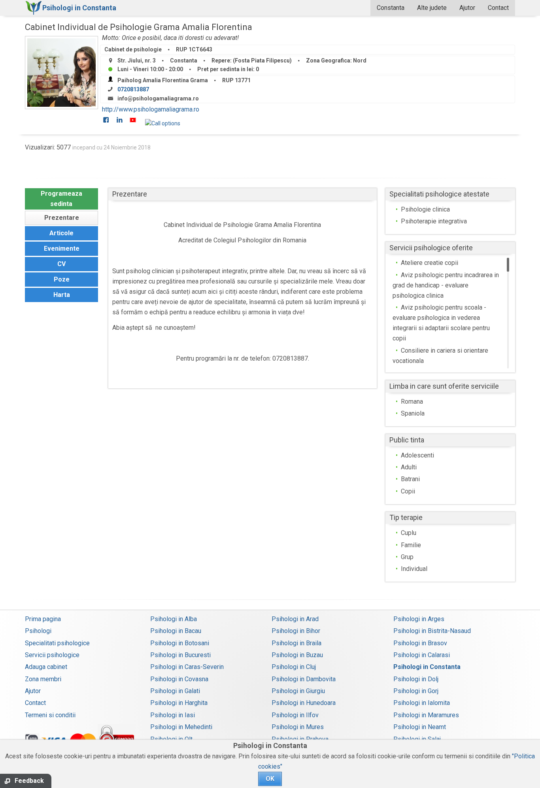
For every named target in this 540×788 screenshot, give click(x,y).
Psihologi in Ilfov (295, 715)
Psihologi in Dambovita (304, 679)
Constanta (390, 7)
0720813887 (133, 89)
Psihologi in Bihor (296, 631)
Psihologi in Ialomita (421, 703)
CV (61, 264)
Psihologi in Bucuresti (180, 655)
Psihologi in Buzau (297, 655)
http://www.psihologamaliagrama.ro (150, 109)
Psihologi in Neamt (419, 727)
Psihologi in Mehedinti (181, 727)
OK (270, 778)
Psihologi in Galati (175, 691)
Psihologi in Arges (418, 619)
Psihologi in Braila (296, 643)
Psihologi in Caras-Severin (187, 667)
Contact (498, 7)
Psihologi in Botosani (179, 643)
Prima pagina (43, 619)
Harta (61, 295)
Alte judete (432, 7)
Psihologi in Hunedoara (304, 703)
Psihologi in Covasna (179, 679)
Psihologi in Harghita (179, 703)
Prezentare (61, 217)
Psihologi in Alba (173, 619)
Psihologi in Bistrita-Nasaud (432, 631)
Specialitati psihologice (57, 643)
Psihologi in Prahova (300, 739)
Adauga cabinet (46, 667)
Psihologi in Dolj (415, 679)
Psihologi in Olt (171, 739)
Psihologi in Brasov (420, 643)
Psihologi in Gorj (415, 691)
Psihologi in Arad (295, 619)
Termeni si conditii (50, 715)
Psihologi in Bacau (175, 631)
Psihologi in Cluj (294, 667)
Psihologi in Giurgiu (298, 691)
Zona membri (43, 679)
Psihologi (38, 631)
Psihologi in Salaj (417, 739)
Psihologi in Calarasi (421, 655)
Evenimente (61, 248)
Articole (61, 233)
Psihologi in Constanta (427, 667)
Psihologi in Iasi (172, 715)
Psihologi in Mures (298, 727)
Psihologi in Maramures (426, 715)
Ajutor (467, 7)
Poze (62, 279)
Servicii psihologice (52, 655)
